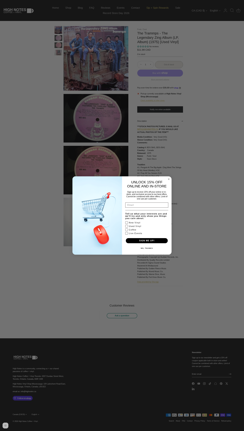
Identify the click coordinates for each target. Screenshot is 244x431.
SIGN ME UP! (147, 241)
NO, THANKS (147, 248)
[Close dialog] (168, 179)
